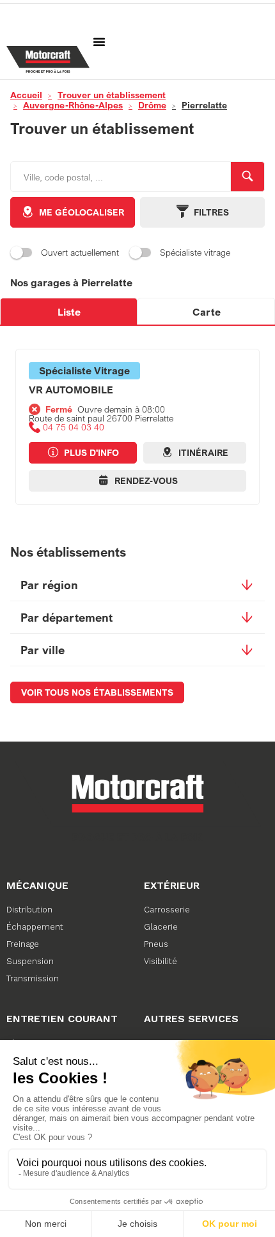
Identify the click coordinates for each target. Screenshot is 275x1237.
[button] (99, 41)
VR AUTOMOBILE (71, 389)
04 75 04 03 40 (73, 427)
